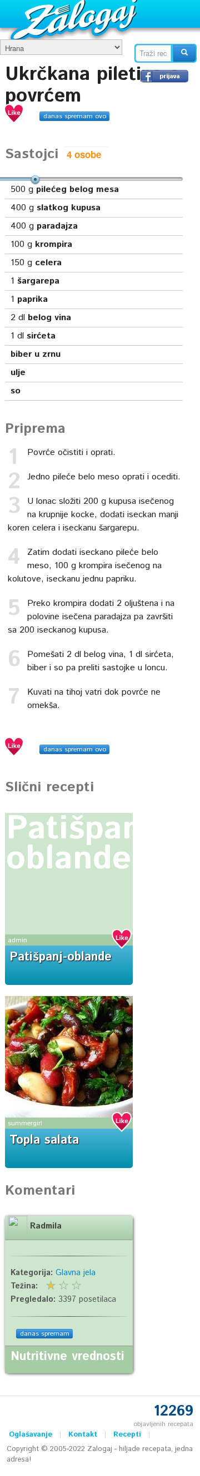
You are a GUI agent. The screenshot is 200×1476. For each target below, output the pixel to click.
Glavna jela (76, 1272)
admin (17, 940)
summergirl (25, 1123)
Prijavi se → (164, 76)
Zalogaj (75, 19)
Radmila (46, 1226)
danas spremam (44, 1333)
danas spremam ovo (74, 116)
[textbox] (153, 53)
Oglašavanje (30, 1434)
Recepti (127, 1434)
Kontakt (82, 1434)
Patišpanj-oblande (84, 844)
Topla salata (44, 1140)
